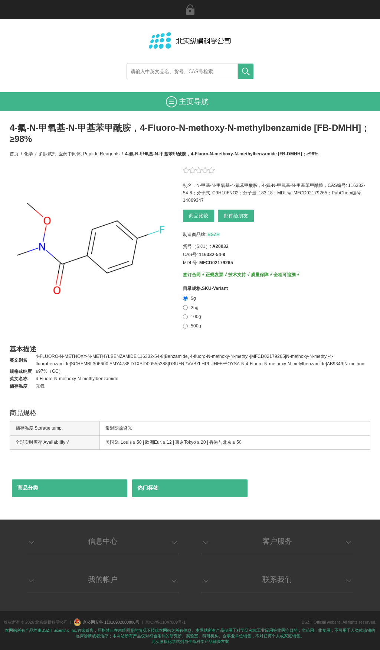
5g (193, 298)
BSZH (213, 234)
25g (195, 307)
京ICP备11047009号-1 (165, 622)
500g (196, 326)
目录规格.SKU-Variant (205, 288)
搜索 (245, 71)
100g (196, 316)
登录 (190, 10)
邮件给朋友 (236, 216)
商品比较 (198, 216)
